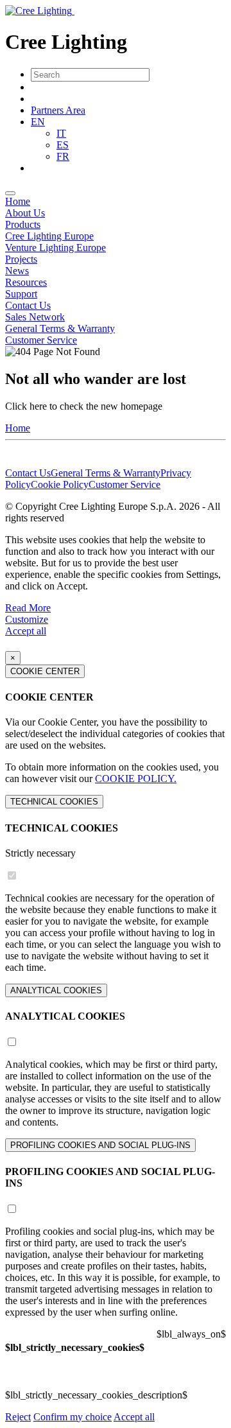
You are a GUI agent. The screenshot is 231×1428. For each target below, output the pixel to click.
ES (62, 144)
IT (61, 133)
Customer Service (41, 340)
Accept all (25, 630)
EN (38, 121)
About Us (25, 212)
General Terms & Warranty (60, 328)
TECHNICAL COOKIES (54, 801)
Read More (28, 607)
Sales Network (35, 316)
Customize (26, 619)
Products (22, 224)
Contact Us (28, 305)
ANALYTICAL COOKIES (56, 990)
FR (62, 156)
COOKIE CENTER (45, 671)
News (17, 270)
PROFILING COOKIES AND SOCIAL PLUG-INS (100, 1145)
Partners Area (58, 110)
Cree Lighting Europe (49, 236)
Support (21, 293)
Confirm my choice (72, 1416)
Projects (21, 259)
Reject (18, 1416)
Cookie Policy (60, 484)
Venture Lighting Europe (55, 247)
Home (17, 201)
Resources (26, 282)
